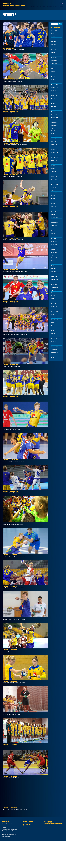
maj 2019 (53, 265)
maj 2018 (53, 298)
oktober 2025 (54, 57)
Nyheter (41, 6)
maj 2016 (53, 357)
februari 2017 (54, 338)
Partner (50, 6)
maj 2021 (53, 201)
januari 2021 (54, 211)
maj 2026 (53, 38)
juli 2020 (53, 228)
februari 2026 (54, 47)
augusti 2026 (54, 30)
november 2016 (54, 346)
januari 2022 (54, 179)
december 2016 (54, 344)
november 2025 (54, 55)
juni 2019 (53, 263)
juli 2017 (53, 325)
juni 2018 (53, 295)
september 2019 (54, 255)
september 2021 (54, 190)
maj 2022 (53, 168)
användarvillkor (7, 836)
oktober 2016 (54, 349)
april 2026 (53, 41)
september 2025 (54, 60)
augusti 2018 (54, 290)
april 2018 (53, 300)
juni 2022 (53, 165)
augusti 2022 (54, 160)
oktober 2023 (54, 122)
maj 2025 (53, 71)
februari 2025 (54, 79)
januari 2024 (54, 114)
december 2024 (54, 84)
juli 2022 (53, 163)
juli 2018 (53, 292)
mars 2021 (53, 206)
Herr (37, 6)
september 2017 (54, 319)
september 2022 (54, 157)
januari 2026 (54, 49)
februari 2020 (54, 241)
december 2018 (54, 279)
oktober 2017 (54, 317)
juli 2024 (53, 98)
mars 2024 (53, 109)
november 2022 (54, 152)
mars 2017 (53, 336)
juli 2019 (53, 260)
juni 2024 (53, 101)
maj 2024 (53, 103)
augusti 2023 (54, 128)
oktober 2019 (54, 252)
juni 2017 (53, 328)
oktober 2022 (54, 155)
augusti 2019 (54, 257)
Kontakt (61, 6)
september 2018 (54, 287)
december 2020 (54, 214)
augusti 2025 (54, 63)
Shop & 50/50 (56, 6)
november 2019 (54, 249)
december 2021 (54, 182)
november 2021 (54, 184)
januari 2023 (54, 146)
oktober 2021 (54, 187)
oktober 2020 (54, 219)
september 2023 (54, 125)
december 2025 (54, 52)
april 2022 (53, 171)
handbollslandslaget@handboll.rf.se (10, 834)
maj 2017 (53, 330)
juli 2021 (53, 195)
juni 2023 (53, 133)
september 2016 (54, 352)
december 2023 (54, 117)
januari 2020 (54, 244)
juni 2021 (53, 198)
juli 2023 (53, 130)
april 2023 (53, 138)
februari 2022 (54, 176)
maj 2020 (53, 233)
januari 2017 (54, 341)
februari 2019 (54, 273)
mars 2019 (53, 271)
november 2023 (54, 119)
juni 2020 (53, 230)
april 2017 (53, 333)
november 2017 (54, 314)
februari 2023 (54, 144)
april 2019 (53, 268)
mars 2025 (53, 76)
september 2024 (54, 92)
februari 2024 (54, 111)
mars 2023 (53, 141)
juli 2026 (53, 33)
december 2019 (54, 246)
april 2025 (53, 74)
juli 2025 (53, 65)
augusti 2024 (54, 95)
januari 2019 (54, 276)
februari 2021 (54, 209)
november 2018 (54, 282)
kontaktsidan (4, 827)
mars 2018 (53, 303)
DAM (34, 6)
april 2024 (53, 106)
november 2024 (54, 87)
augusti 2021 (54, 192)
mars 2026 (53, 44)
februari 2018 (54, 306)
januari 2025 (54, 82)
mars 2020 (53, 238)
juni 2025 (53, 68)
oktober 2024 (54, 90)
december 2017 (54, 311)
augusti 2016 (54, 355)
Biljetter (45, 6)
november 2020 (54, 217)
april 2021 (53, 203)
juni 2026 (53, 36)
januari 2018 (54, 309)
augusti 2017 (54, 322)
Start (31, 6)
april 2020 (53, 236)
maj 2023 (53, 136)
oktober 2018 (54, 284)
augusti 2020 (54, 225)
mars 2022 (53, 174)
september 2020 (54, 222)
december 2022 (54, 149)
